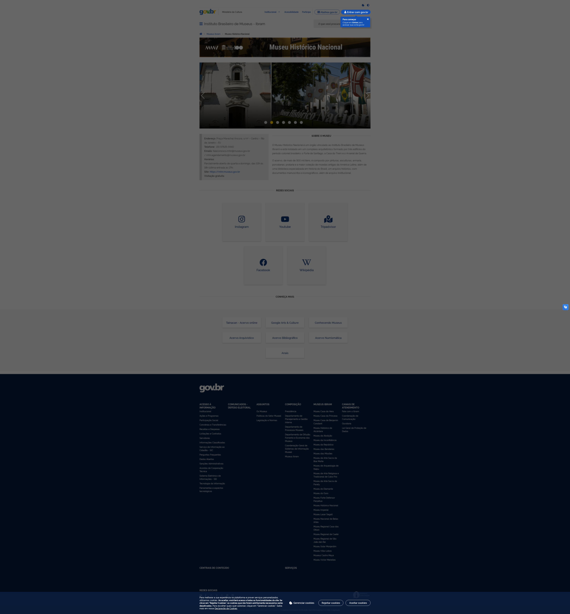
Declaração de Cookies (226, 608)
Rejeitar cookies (331, 602)
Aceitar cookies (358, 602)
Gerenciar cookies (303, 602)
